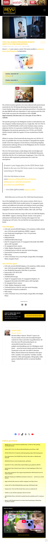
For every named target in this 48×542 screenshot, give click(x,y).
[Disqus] (24, 379)
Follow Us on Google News (34, 315)
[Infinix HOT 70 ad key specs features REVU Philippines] (24, 62)
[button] (44, 10)
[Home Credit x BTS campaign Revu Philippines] (24, 2)
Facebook (14, 333)
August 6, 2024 (29, 190)
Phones (5, 46)
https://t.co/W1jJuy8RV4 (16, 179)
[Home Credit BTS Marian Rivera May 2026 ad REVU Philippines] (24, 94)
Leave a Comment (26, 46)
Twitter (19, 333)
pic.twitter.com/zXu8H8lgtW (14, 185)
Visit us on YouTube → (24, 535)
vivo (8, 49)
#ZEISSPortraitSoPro (23, 182)
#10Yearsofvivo (9, 182)
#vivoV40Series (30, 179)
